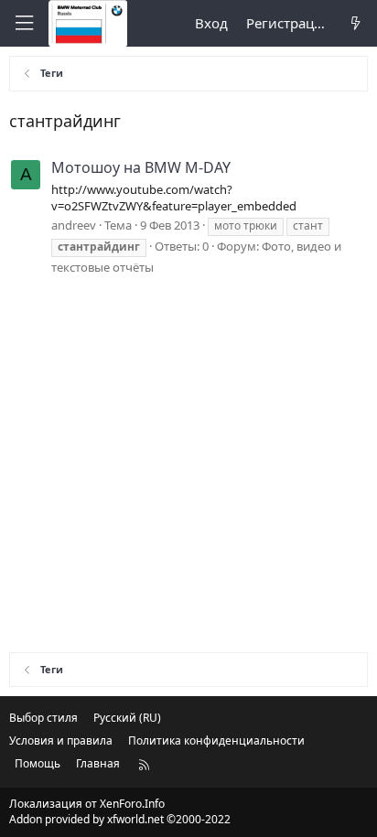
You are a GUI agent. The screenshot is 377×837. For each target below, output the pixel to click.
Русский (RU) (127, 717)
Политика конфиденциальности (216, 740)
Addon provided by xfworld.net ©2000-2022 (120, 819)
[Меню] (24, 23)
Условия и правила (61, 740)
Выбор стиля (43, 717)
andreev (73, 225)
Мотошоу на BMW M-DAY (141, 167)
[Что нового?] (355, 23)
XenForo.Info (132, 803)
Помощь (37, 763)
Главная (98, 763)
